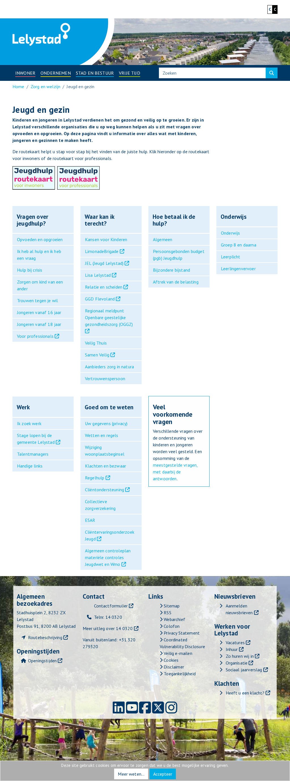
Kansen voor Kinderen (106, 239)
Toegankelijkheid (179, 673)
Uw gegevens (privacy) (106, 423)
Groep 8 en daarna (238, 245)
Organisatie (237, 663)
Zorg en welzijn (45, 86)
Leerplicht (230, 256)
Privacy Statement (181, 633)
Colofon (171, 626)
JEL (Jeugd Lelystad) (104, 263)
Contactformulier (111, 606)
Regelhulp (94, 478)
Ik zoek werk (29, 423)
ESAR (90, 520)
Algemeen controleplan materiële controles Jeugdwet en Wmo (108, 557)
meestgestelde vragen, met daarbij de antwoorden (175, 471)
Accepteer (162, 774)
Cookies (170, 660)
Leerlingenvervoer (238, 268)
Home (18, 86)
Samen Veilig (97, 355)
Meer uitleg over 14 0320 (108, 628)
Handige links (29, 466)
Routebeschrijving (45, 637)
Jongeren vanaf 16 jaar (39, 312)
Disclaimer (173, 667)
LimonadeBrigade (101, 251)
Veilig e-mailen (177, 653)
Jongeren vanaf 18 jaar (39, 324)
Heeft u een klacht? (245, 693)
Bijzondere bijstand (171, 270)
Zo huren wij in (240, 656)
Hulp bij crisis (29, 270)
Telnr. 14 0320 (108, 617)
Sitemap (171, 606)
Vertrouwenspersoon (105, 378)
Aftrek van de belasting (176, 282)
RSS (167, 612)
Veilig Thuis (96, 343)
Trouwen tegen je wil (37, 300)
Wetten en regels (101, 435)
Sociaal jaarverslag (244, 669)
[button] (25, 73)
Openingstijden (42, 660)
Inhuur (232, 649)
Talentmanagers (32, 454)
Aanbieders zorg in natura (109, 366)
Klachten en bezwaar (105, 466)
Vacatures (235, 642)
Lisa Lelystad (98, 275)
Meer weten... (131, 774)
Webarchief (174, 619)
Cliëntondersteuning (104, 489)
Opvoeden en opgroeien (40, 239)
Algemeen (162, 239)
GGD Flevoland (100, 299)
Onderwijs (230, 233)
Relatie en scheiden (103, 287)
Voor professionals (35, 336)
